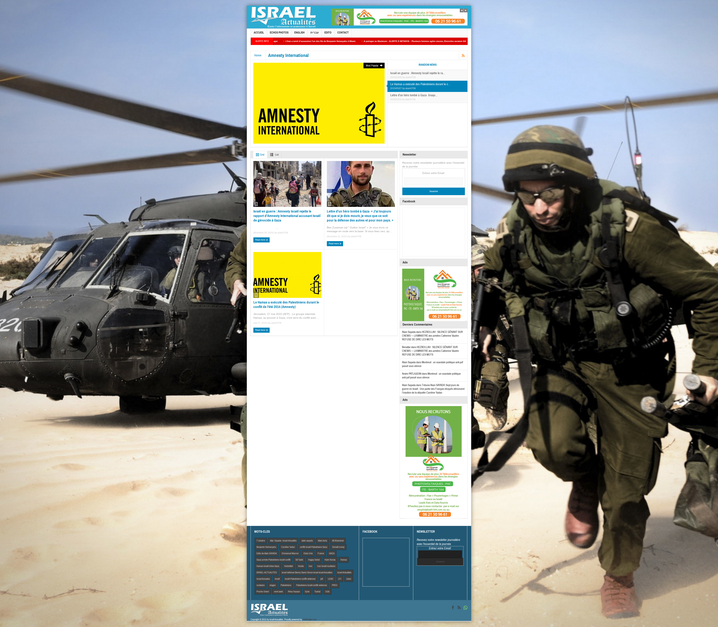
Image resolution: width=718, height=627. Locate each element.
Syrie (307, 591)
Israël (277, 578)
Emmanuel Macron (290, 553)
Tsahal (317, 591)
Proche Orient (263, 591)
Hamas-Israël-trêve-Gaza (268, 566)
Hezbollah (288, 566)
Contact (343, 32)
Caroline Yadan (288, 547)
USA (327, 591)
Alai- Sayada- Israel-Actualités (283, 540)
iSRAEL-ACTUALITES (267, 572)
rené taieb (278, 591)
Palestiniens (286, 585)
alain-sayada (307, 540)
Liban (348, 578)
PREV (334, 585)
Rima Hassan (294, 591)
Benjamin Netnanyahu (266, 547)
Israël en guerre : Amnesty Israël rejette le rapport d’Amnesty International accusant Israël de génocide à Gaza (286, 215)
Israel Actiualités (344, 572)
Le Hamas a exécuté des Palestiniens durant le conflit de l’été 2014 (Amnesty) (286, 304)
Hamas (343, 559)
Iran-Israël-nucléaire (326, 566)
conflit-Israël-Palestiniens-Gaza (313, 547)
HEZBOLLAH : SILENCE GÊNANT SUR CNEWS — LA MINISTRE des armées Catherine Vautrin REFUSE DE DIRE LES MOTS (432, 335)
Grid (261, 155)
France (321, 553)
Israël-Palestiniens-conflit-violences (300, 578)
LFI (339, 578)
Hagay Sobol (314, 559)
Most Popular (372, 65)
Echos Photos (279, 32)
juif (321, 578)
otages (273, 585)
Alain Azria (322, 540)
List (276, 155)
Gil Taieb (299, 559)
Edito (328, 32)
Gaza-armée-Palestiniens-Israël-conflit (273, 559)
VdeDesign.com (310, 619)
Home (257, 55)
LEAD (330, 578)
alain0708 (410, 77)
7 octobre (261, 540)
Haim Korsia (330, 559)
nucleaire (261, 585)
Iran (310, 566)
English (299, 32)
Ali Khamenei (338, 540)
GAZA (332, 553)
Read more (260, 239)
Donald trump (338, 547)
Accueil (259, 32)
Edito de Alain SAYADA (267, 553)
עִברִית (314, 32)
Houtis (301, 566)
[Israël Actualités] (283, 17)
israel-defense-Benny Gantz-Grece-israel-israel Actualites (307, 572)
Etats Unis (308, 553)
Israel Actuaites (263, 578)
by (403, 77)
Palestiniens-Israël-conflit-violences (311, 585)
